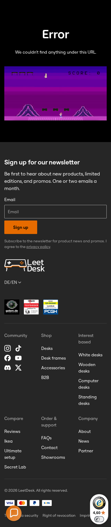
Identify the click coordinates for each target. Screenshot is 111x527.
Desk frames (53, 358)
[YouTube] (19, 358)
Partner (85, 450)
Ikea (8, 441)
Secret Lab (15, 467)
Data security (26, 515)
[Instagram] (8, 348)
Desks (47, 348)
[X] (19, 367)
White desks (90, 354)
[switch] (99, 519)
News (83, 441)
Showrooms (53, 457)
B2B (45, 377)
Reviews (12, 431)
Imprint (86, 515)
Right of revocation (59, 515)
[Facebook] (8, 358)
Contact (49, 447)
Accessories (53, 367)
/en (10, 282)
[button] (14, 513)
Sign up (20, 227)
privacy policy (38, 246)
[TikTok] (19, 348)
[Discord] (8, 367)
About (84, 431)
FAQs (46, 437)
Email (9, 199)
